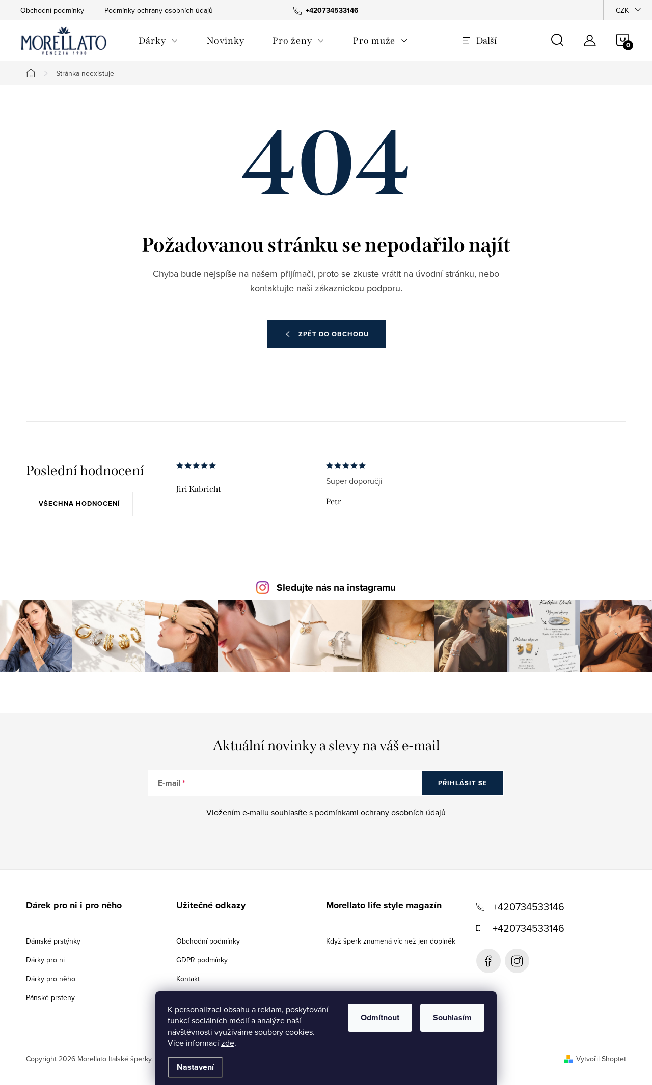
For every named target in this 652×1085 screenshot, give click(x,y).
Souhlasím (452, 1017)
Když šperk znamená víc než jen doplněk (390, 941)
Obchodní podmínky (52, 10)
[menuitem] (158, 40)
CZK (622, 10)
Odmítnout (380, 1017)
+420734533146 (528, 906)
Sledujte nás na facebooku (488, 961)
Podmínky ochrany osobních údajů (158, 10)
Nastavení (195, 1067)
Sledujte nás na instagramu (336, 587)
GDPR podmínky (202, 959)
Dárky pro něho (50, 978)
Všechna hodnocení (79, 503)
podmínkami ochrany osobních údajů (380, 812)
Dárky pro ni (45, 959)
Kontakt (188, 978)
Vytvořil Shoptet (601, 1058)
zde (227, 1042)
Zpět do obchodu (333, 334)
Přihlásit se (462, 783)
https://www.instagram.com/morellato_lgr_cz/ (517, 961)
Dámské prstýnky (53, 941)
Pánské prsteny (50, 997)
